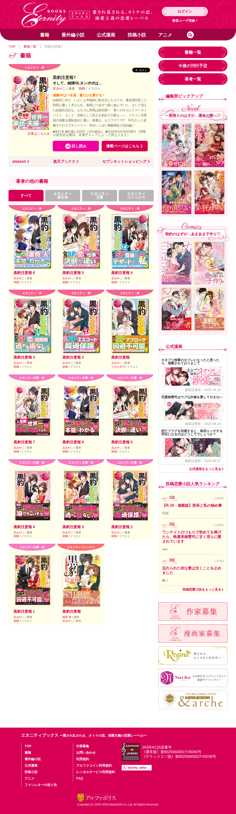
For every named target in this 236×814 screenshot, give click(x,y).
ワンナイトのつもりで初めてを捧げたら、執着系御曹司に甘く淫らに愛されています (191, 536)
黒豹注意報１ (25, 611)
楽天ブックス (64, 161)
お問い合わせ (86, 752)
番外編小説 (73, 34)
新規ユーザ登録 (183, 20)
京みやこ (60, 88)
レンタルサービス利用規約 (95, 772)
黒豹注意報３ (25, 357)
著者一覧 (193, 79)
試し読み (79, 146)
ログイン (184, 11)
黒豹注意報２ (73, 357)
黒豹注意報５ (73, 273)
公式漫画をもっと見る (205, 468)
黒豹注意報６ (25, 273)
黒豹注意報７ (25, 442)
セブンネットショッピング (124, 161)
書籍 (44, 34)
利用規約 (82, 759)
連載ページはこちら (122, 146)
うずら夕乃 (118, 366)
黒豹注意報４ (122, 273)
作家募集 (82, 746)
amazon (19, 161)
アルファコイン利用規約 (94, 765)
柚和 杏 (67, 617)
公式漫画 (106, 34)
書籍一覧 (30, 46)
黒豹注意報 (120, 357)
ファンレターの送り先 (41, 785)
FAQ (79, 778)
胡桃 (82, 88)
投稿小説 (137, 34)
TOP (12, 46)
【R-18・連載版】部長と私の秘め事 (192, 505)
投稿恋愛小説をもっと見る (202, 589)
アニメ (165, 34)
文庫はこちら (37, 133)
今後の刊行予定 (192, 65)
